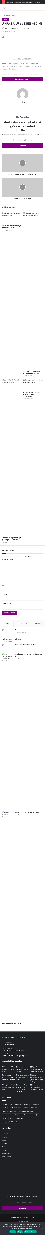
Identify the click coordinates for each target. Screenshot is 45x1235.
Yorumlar (37, 623)
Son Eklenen (22, 623)
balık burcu (18, 1104)
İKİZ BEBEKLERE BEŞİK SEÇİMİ (12, 639)
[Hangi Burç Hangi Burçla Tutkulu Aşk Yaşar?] (8, 1087)
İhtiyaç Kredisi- (20, 1118)
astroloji (5, 1104)
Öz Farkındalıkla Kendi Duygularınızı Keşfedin (31, 372)
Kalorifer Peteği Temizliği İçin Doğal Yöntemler (11, 539)
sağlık (36, 1115)
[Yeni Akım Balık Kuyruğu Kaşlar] (8, 648)
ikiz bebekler (6, 1115)
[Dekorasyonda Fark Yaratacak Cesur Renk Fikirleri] (36, 1087)
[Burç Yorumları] (8, 633)
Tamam (12, 1232)
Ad (3, 585)
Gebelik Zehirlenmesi (15, 1108)
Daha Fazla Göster (22, 79)
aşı (11, 1104)
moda (14, 1115)
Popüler (7, 623)
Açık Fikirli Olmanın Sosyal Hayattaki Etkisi (11, 227)
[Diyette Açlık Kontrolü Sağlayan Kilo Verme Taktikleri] (8, 1078)
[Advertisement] (22, 994)
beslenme (27, 1104)
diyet (4, 1108)
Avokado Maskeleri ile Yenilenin (27, 812)
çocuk (11, 1118)
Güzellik (4, 1143)
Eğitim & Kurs (6, 1153)
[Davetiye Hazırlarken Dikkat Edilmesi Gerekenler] (33, 384)
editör (6, 28)
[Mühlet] (10, 7)
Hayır (20, 1232)
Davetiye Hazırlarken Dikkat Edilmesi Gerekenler (31, 394)
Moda (3, 1147)
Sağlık (4, 1150)
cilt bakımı (36, 1104)
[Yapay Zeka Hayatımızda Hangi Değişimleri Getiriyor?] (36, 1069)
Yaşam (13, 15)
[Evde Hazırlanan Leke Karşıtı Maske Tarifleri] (22, 1069)
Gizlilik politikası (7, 1156)
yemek (5, 1118)
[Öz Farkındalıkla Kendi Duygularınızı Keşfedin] (33, 290)
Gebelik (4, 1137)
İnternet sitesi (6, 603)
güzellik (26, 1108)
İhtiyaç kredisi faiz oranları (10, 1122)
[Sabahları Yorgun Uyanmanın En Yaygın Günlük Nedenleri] (22, 1088)
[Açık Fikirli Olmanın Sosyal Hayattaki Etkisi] (12, 218)
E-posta (5, 594)
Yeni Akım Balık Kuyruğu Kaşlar (26, 645)
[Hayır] (42, 1228)
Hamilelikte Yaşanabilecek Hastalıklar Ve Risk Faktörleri (19, 1111)
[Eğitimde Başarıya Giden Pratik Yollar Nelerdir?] (22, 1078)
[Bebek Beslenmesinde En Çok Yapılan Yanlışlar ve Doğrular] (36, 1078)
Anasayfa (6, 15)
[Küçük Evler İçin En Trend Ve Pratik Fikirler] (8, 1069)
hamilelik (34, 1108)
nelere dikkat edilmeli (25, 1115)
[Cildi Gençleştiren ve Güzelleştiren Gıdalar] (8, 731)
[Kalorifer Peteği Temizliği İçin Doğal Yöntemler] (12, 457)
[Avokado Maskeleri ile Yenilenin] (8, 889)
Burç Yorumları (20, 630)
